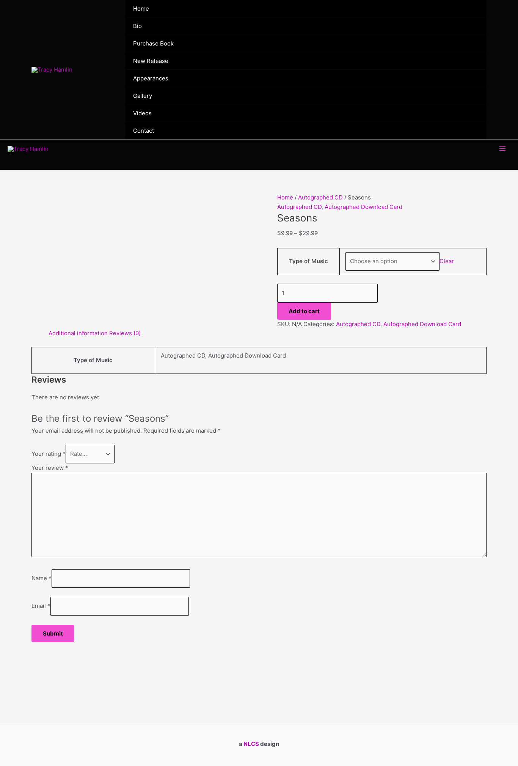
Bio (137, 26)
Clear (447, 261)
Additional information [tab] (78, 333)
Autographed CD (320, 197)
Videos (142, 113)
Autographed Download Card (363, 206)
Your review (49, 467)
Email (40, 606)
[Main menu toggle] (502, 149)
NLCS (251, 743)
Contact (143, 130)
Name (41, 578)
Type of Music (308, 261)
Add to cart (304, 311)
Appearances (150, 78)
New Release (150, 60)
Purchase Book (153, 43)
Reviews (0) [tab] (125, 333)
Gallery (142, 95)
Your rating (48, 453)
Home (141, 8)
